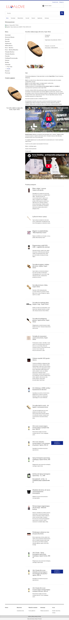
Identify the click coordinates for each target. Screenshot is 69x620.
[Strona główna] (15, 6)
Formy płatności (32, 610)
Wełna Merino (8, 45)
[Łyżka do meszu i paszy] (29, 218)
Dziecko (7, 60)
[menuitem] (7, 18)
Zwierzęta (7, 64)
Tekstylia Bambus (9, 52)
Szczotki (7, 39)
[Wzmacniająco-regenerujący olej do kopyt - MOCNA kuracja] (29, 507)
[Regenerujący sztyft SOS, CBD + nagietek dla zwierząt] (29, 247)
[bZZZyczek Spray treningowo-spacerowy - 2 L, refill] (29, 475)
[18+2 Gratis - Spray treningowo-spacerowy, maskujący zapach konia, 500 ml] (29, 554)
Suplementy (8, 43)
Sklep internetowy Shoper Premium (34, 618)
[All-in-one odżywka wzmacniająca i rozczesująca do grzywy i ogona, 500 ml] (29, 443)
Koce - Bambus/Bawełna (11, 49)
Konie (8, 68)
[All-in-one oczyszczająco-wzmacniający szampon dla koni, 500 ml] (29, 427)
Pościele (7, 56)
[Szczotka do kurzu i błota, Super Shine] (29, 287)
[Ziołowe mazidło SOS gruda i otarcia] (29, 360)
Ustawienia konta (20, 610)
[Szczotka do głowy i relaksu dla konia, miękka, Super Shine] (29, 266)
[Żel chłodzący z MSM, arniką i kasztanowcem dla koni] (29, 389)
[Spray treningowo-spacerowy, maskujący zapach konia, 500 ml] (29, 459)
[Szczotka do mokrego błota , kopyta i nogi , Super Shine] (29, 304)
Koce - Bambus (9, 47)
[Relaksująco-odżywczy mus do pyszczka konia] (29, 533)
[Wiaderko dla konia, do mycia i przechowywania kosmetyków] (29, 491)
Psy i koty (9, 66)
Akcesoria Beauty (9, 37)
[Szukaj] (62, 13)
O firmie (53, 612)
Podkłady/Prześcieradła (11, 58)
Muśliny (7, 62)
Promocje (7, 73)
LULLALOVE (52, 45)
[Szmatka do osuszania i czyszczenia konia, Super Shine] (29, 338)
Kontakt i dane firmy (56, 610)
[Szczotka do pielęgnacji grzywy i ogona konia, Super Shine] (29, 320)
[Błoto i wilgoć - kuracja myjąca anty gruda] (29, 190)
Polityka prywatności (44, 610)
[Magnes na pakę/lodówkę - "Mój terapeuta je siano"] (29, 232)
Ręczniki (7, 41)
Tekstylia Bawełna (9, 54)
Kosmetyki (8, 35)
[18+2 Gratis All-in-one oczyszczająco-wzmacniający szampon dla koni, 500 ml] (29, 589)
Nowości (7, 70)
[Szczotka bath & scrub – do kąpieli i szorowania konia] (29, 407)
